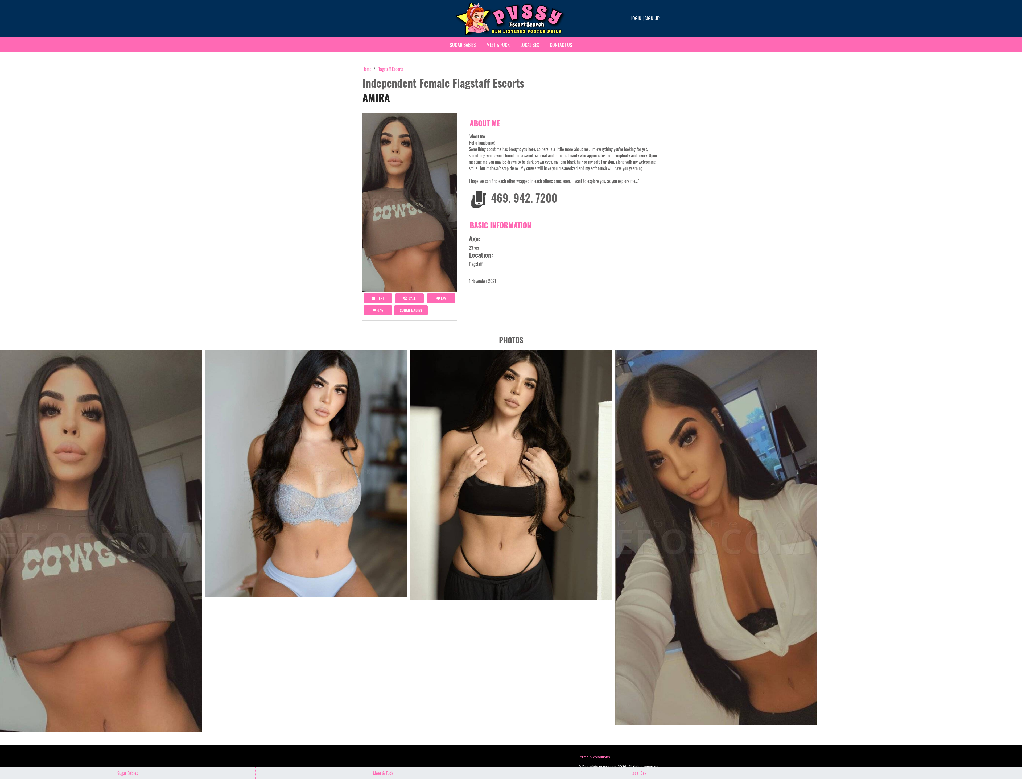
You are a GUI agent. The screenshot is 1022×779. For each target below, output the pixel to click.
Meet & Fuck (498, 44)
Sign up (652, 18)
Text (380, 298)
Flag (379, 310)
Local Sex (529, 44)
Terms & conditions (594, 757)
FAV (443, 298)
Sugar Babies (463, 44)
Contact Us (561, 44)
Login (635, 18)
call (412, 298)
